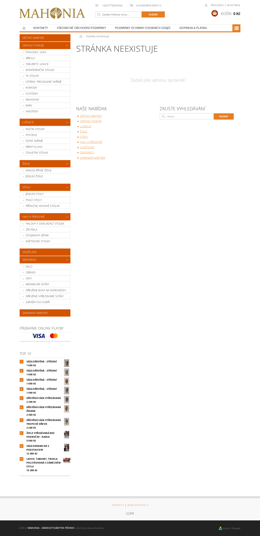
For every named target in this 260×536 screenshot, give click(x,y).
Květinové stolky (38, 241)
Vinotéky (32, 111)
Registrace (233, 5)
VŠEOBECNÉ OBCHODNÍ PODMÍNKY (81, 28)
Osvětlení (29, 252)
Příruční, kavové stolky (43, 206)
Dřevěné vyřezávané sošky (45, 296)
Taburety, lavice (37, 64)
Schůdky (32, 93)
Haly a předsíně (33, 216)
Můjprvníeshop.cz (138, 505)
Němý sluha (34, 146)
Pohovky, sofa (36, 52)
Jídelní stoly (35, 194)
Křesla (30, 58)
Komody (31, 87)
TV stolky (32, 76)
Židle (26, 163)
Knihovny (32, 99)
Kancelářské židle (39, 170)
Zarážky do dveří (38, 302)
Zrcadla (31, 229)
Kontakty (40, 28)
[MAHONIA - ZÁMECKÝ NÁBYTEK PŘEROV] (52, 13)
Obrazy (31, 272)
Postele (31, 135)
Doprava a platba (193, 28)
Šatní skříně (34, 141)
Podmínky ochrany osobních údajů (142, 28)
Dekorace (29, 259)
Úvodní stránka (24, 28)
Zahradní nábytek (35, 313)
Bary (29, 105)
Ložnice (28, 122)
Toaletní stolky (37, 152)
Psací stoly (34, 200)
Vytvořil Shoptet (231, 528)
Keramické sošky (37, 284)
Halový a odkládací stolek (45, 223)
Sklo (29, 266)
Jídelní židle (34, 176)
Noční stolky (35, 129)
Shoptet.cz (118, 505)
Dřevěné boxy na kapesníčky (46, 290)
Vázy (29, 278)
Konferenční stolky (40, 70)
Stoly (26, 187)
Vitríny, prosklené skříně (44, 81)
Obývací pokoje (33, 45)
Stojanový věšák (37, 235)
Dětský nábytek (33, 38)
